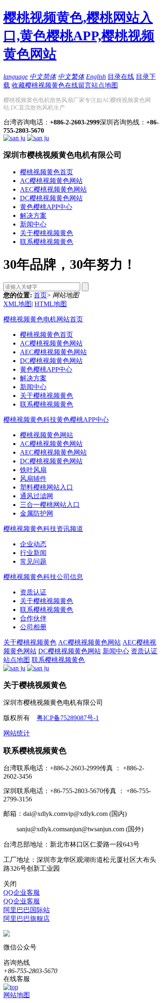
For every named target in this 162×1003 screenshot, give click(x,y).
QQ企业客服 (21, 892)
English (96, 76)
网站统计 (16, 733)
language (15, 76)
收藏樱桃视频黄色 (38, 85)
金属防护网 (36, 513)
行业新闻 (33, 552)
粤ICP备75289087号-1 (68, 717)
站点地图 (104, 85)
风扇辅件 (33, 478)
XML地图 (17, 303)
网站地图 (16, 994)
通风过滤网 (36, 495)
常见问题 (33, 561)
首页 (40, 295)
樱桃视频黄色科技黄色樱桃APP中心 (56, 419)
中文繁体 (71, 76)
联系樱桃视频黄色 (46, 241)
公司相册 (33, 627)
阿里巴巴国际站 (26, 909)
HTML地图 (50, 303)
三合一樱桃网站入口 (50, 504)
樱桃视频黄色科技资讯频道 (43, 528)
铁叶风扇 (33, 469)
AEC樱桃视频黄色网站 (53, 189)
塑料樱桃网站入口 (46, 487)
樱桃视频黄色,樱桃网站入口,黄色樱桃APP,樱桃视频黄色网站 (79, 35)
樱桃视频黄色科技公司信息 (43, 576)
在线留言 (78, 85)
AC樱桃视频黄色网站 (51, 180)
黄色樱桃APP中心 (46, 206)
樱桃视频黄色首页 (46, 171)
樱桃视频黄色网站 (46, 434)
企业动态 (33, 544)
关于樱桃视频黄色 (46, 232)
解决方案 (33, 215)
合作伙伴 (33, 618)
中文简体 (42, 76)
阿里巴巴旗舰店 (26, 918)
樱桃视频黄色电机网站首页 (43, 319)
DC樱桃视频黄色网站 (51, 198)
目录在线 (121, 76)
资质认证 (33, 592)
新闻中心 (33, 224)
